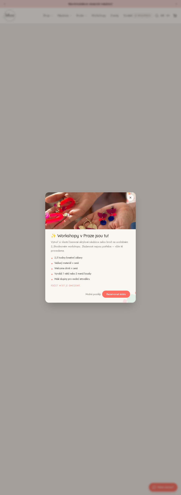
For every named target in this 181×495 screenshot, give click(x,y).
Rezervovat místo (116, 294)
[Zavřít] (130, 197)
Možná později (93, 294)
